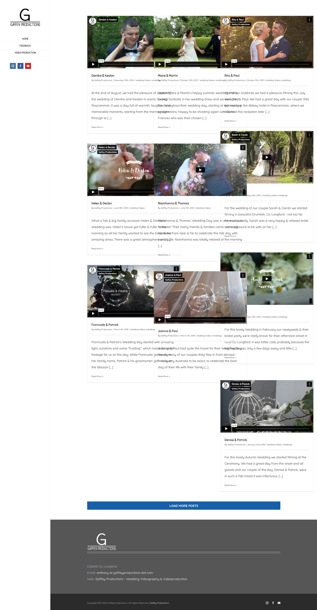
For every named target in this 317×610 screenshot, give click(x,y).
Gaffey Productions (103, 80)
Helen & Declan (101, 203)
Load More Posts (183, 506)
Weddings (286, 80)
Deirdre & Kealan (102, 75)
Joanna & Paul (168, 331)
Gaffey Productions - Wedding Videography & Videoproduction (141, 579)
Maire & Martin (168, 75)
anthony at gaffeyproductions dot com (125, 573)
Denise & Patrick (236, 440)
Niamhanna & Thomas (173, 203)
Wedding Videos (143, 80)
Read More (96, 127)
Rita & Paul (232, 75)
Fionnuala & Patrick (104, 325)
